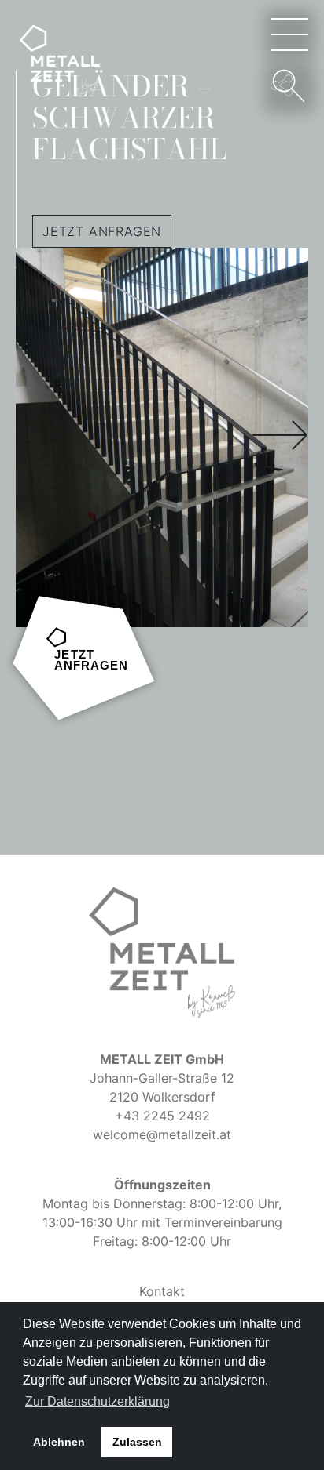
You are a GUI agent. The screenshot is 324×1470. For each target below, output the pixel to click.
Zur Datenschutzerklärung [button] (97, 1401)
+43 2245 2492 (162, 1115)
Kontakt (162, 1291)
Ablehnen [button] (59, 1442)
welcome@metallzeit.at (162, 1134)
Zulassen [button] (137, 1442)
